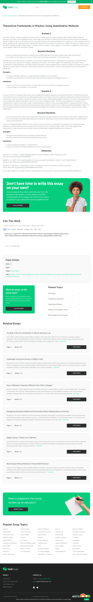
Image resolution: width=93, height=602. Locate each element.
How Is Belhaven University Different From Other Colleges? (29, 385)
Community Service (8, 534)
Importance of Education (10, 543)
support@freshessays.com (44, 581)
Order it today (18, 509)
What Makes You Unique (44, 554)
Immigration (76, 540)
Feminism (40, 537)
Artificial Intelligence (43, 529)
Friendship (75, 537)
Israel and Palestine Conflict (28, 543)
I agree (86, 599)
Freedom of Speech (60, 537)
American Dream (25, 529)
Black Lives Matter (78, 529)
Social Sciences (13, 15)
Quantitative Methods (75, 274)
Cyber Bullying (42, 534)
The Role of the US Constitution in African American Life (28, 333)
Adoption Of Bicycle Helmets (18, 274)
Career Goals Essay (25, 532)
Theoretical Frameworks (12, 276)
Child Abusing (59, 532)
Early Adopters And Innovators (52, 274)
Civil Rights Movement (79, 532)
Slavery (57, 548)
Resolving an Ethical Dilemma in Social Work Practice (27, 464)
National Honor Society (26, 546)
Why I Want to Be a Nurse (80, 554)
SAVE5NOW (71, 1)
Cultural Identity (24, 534)
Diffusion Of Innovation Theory (35, 274)
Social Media (76, 548)
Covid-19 (22, 537)
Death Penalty (59, 534)
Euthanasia (6, 551)
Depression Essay (77, 534)
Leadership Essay (42, 543)
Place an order (18, 205)
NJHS (39, 546)
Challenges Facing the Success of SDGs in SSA (25, 359)
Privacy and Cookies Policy (10, 581)
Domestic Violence (8, 537)
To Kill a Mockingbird (78, 551)
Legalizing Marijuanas (61, 543)
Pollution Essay (77, 546)
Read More (63, 341)
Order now (84, 7)
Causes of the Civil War (44, 532)
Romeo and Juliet (25, 548)
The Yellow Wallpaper (44, 551)
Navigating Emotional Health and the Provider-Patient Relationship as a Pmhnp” (38, 411)
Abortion (5, 529)
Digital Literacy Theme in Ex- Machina (21, 438)
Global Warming (7, 540)
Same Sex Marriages (43, 548)
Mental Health (7, 546)
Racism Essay (6, 548)
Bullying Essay (7, 532)
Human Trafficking (43, 540)
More (69, 599)
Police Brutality (59, 546)
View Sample (76, 347)
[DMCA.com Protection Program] (76, 596)
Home (5, 15)
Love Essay (76, 543)
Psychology (65, 274)
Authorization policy (8, 584)
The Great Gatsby (25, 551)
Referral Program (7, 587)
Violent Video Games (8, 554)
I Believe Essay (59, 540)
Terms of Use (6, 578)
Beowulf (57, 529)
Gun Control (23, 540)
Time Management (60, 551)
